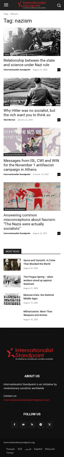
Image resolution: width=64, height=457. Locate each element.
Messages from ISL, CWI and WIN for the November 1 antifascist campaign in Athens (31, 165)
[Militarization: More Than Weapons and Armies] (12, 316)
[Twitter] (49, 424)
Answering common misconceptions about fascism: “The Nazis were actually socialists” (30, 222)
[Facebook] (14, 424)
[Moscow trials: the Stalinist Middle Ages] (12, 299)
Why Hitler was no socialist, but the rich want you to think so (29, 112)
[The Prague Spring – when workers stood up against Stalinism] (12, 281)
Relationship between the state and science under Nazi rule (29, 62)
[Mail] (23, 424)
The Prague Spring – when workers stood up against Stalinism (38, 280)
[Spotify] (40, 424)
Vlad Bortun (9, 119)
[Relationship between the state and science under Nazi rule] (32, 42)
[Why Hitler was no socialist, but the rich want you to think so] (32, 92)
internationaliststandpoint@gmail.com (26, 400)
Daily (7, 54)
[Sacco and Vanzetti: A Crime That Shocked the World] (12, 265)
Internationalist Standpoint (17, 69)
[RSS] (31, 424)
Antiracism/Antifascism (15, 154)
